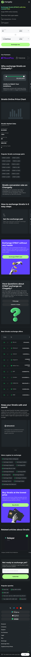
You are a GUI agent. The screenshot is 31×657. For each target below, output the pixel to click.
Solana (14, 389)
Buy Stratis (15, 505)
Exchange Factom (6, 481)
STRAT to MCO (15, 164)
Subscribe (15, 576)
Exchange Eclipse (19, 481)
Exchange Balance (18, 474)
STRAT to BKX (16, 177)
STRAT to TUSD (16, 170)
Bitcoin (14, 342)
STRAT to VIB (16, 167)
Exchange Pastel (7, 478)
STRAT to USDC (6, 167)
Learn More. (17, 654)
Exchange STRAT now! (15, 257)
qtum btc (5, 589)
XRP (14, 371)
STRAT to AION (6, 157)
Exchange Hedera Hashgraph (10, 459)
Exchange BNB (20, 471)
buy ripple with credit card (9, 599)
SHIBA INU (15, 383)
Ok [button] (25, 654)
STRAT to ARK (5, 164)
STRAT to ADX (16, 161)
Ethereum (15, 348)
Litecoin (15, 354)
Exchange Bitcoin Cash (8, 468)
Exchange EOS (20, 465)
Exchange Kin (6, 474)
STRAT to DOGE (6, 161)
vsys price (23, 599)
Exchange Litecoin (7, 462)
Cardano (15, 377)
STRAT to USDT (6, 177)
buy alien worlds (16, 589)
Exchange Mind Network (9, 484)
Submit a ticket (15, 304)
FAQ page (15, 301)
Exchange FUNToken (20, 478)
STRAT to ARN (5, 173)
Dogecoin (15, 359)
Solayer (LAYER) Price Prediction (9, 552)
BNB (14, 394)
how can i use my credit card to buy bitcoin (14, 595)
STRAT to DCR (15, 173)
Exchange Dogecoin (8, 465)
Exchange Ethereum (8, 471)
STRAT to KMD (6, 170)
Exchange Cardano (20, 462)
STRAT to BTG (15, 157)
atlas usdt (5, 592)
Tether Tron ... (16, 365)
